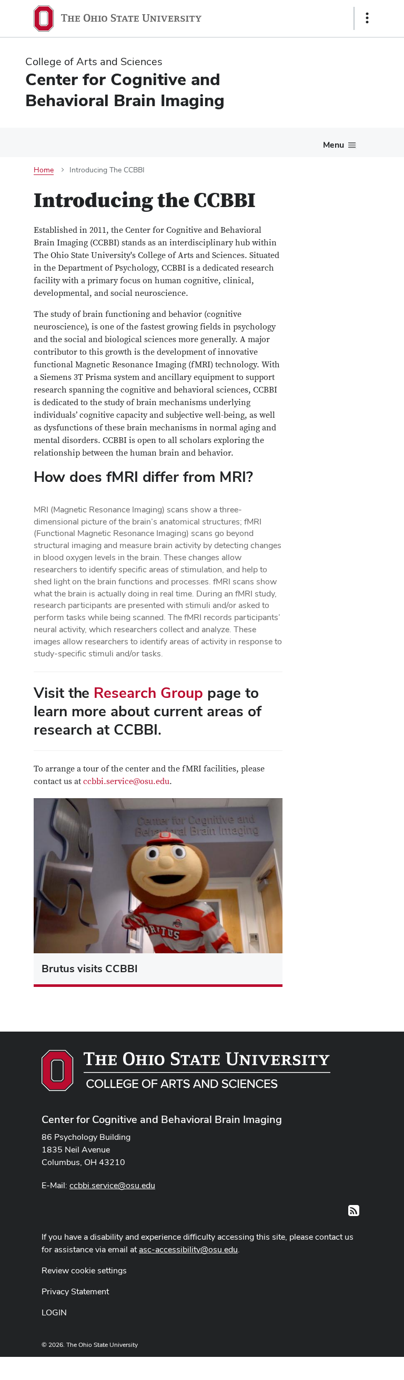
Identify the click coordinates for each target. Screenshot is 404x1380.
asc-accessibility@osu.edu (188, 1249)
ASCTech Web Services (329, 1366)
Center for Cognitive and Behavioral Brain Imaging (162, 1119)
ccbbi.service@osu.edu (126, 781)
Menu (333, 144)
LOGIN (54, 1312)
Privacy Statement (75, 1291)
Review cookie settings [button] (84, 1270)
